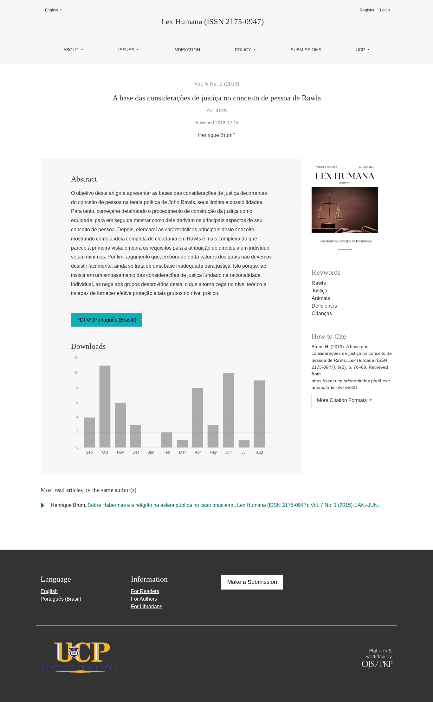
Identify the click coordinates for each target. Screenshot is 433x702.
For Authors (144, 599)
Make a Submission (252, 582)
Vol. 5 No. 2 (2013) (216, 83)
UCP (361, 49)
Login (385, 10)
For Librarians (146, 606)
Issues (126, 49)
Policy (243, 49)
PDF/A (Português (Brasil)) (106, 319)
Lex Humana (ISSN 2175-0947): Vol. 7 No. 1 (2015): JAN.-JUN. (308, 505)
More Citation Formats (342, 400)
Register (367, 10)
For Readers (145, 591)
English (55, 10)
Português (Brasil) (61, 599)
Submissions (306, 49)
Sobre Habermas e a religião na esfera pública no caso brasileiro (161, 505)
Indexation (186, 49)
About (71, 49)
